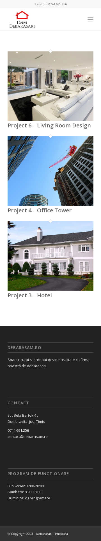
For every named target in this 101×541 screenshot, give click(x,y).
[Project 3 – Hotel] (50, 289)
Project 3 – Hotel (30, 295)
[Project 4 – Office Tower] (50, 204)
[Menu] (90, 19)
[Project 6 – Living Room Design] (50, 119)
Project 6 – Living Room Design (49, 125)
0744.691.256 (18, 430)
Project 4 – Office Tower (40, 210)
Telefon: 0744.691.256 (51, 4)
